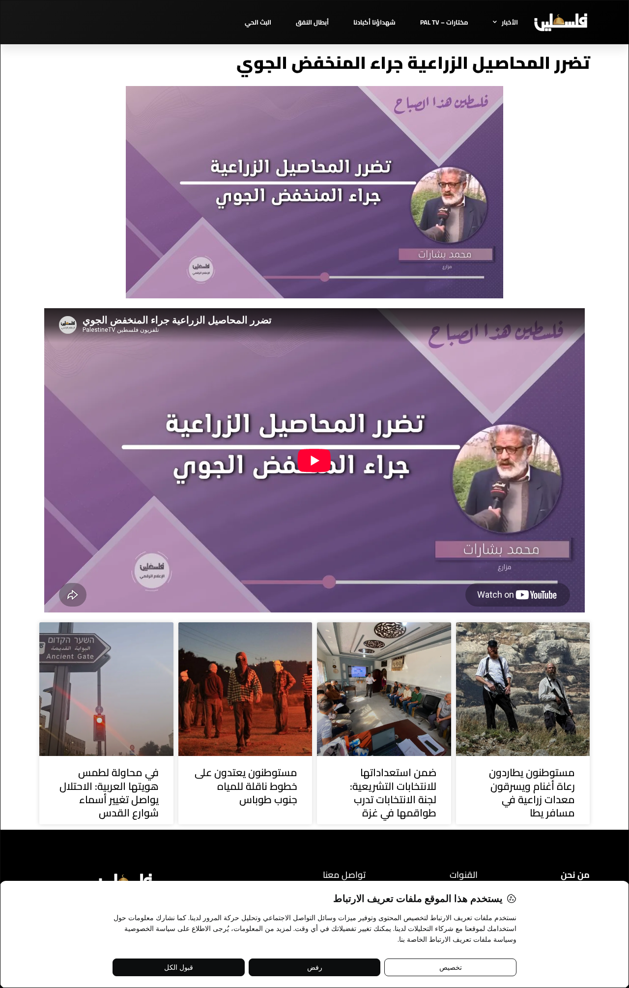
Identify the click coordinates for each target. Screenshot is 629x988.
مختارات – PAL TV (444, 22)
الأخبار (510, 22)
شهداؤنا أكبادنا (374, 22)
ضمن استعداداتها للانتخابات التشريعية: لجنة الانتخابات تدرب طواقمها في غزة (393, 792)
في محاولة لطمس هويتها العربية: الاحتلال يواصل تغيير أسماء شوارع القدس (109, 792)
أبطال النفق (312, 22)
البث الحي (258, 22)
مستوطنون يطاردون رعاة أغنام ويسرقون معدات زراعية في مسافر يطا (532, 792)
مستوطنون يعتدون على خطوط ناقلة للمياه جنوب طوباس (246, 786)
